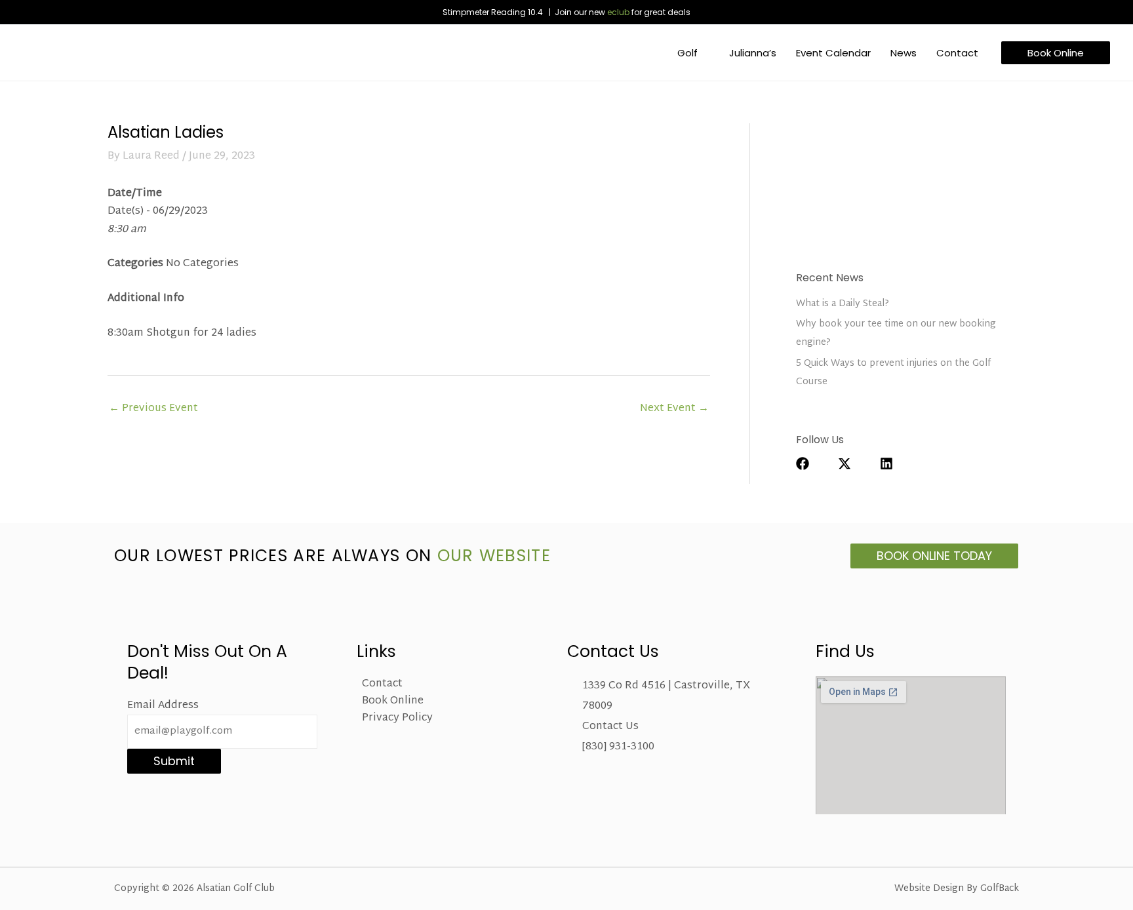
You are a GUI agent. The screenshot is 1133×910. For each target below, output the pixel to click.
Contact (382, 684)
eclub (618, 12)
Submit (174, 761)
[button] (703, 52)
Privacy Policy (397, 718)
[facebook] (815, 463)
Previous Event (153, 408)
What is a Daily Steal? (842, 304)
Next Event (674, 408)
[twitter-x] (857, 463)
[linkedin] (893, 463)
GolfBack (999, 888)
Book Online (393, 701)
